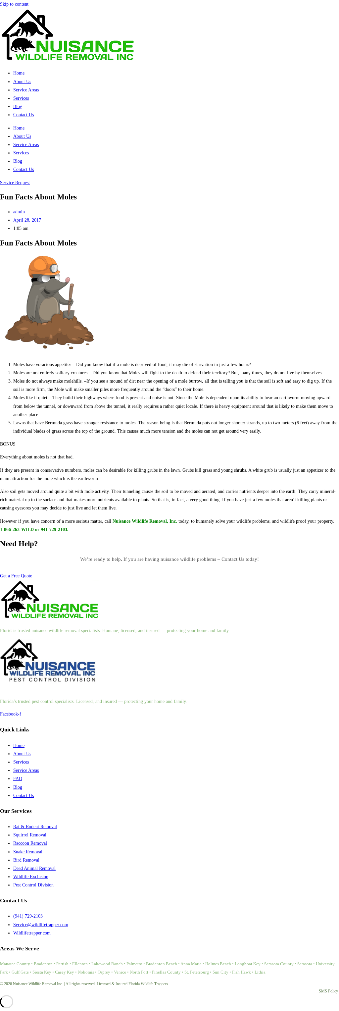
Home (18, 73)
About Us (22, 81)
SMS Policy (328, 991)
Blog (17, 106)
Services (21, 98)
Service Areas (26, 89)
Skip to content (14, 4)
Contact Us (23, 114)
